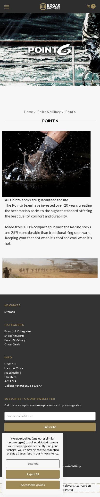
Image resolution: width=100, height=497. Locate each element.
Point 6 (71, 112)
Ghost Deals (12, 344)
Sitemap (9, 312)
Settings (33, 463)
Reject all (33, 474)
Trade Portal (65, 490)
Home (28, 112)
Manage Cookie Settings (66, 466)
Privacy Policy (49, 453)
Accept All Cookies (33, 485)
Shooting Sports (14, 335)
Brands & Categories (17, 331)
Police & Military (49, 112)
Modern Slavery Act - (67, 485)
